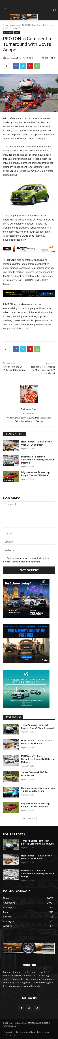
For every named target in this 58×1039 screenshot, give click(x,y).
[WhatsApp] (37, 66)
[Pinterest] (30, 66)
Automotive (15, 25)
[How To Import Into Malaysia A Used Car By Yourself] (11, 445)
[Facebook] (16, 66)
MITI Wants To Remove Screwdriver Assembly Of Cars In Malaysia (37, 459)
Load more (28, 818)
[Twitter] (23, 66)
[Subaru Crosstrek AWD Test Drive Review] (11, 776)
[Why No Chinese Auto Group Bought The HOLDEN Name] (11, 476)
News (17, 32)
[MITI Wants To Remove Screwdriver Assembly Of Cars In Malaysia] (11, 460)
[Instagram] (29, 1008)
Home (5, 25)
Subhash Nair (15, 58)
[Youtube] (37, 1008)
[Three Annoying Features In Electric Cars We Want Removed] (11, 729)
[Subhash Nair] (5, 57)
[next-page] (10, 487)
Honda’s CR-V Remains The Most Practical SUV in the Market (42, 370)
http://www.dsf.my (29, 413)
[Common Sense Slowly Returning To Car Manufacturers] (11, 792)
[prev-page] (5, 487)
